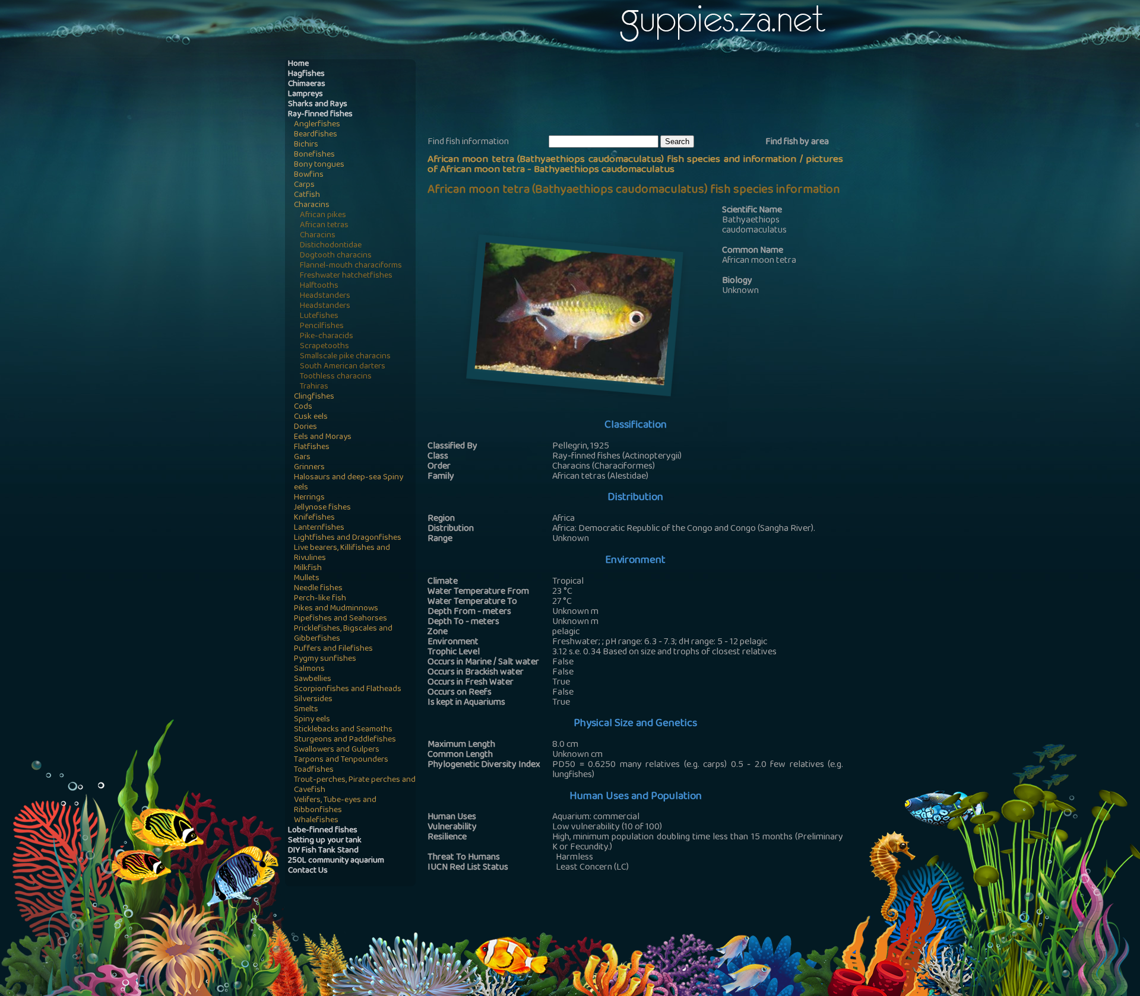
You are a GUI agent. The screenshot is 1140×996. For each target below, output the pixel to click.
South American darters (342, 367)
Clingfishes (314, 397)
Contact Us (308, 871)
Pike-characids (326, 336)
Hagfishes (306, 74)
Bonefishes (314, 155)
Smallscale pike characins (345, 356)
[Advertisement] (644, 95)
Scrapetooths (324, 346)
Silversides (313, 699)
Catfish (307, 195)
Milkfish (308, 568)
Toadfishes (314, 770)
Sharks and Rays (317, 104)
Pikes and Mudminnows (336, 609)
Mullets (306, 578)
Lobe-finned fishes (322, 830)
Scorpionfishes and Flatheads (347, 689)
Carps (304, 185)
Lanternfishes (319, 528)
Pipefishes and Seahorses (340, 619)
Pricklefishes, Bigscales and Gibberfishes (343, 634)
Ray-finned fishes (320, 114)
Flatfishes (312, 447)
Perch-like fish (320, 598)
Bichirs (306, 145)
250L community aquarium (336, 861)
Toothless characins (336, 377)
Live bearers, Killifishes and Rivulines (342, 553)
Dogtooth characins (336, 256)
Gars (302, 457)
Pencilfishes (322, 326)
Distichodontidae (331, 245)
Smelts (306, 709)
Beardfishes (315, 135)
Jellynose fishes (322, 508)
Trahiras (314, 387)
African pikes (323, 215)
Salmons (309, 669)
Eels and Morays (323, 437)
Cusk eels (311, 417)
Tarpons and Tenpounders (341, 760)
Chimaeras (306, 84)
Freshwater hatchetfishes (346, 276)
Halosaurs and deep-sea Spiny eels (348, 483)
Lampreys (305, 94)
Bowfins (309, 175)
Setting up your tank (325, 840)
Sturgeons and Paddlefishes (345, 740)
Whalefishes (316, 820)
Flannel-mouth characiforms (351, 266)
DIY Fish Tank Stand (323, 851)
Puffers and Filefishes (333, 649)
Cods (303, 407)
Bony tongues (319, 165)
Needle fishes (318, 588)
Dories (305, 427)
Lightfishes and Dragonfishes (347, 538)
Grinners (309, 467)
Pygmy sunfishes (325, 659)
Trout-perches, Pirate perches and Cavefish (355, 785)
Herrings (309, 498)
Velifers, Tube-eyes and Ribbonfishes (335, 805)
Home (298, 64)
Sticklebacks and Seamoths (343, 730)
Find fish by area (797, 142)
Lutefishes (319, 316)
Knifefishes (314, 518)
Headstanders (325, 296)
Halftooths (319, 286)
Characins (312, 205)
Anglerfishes (317, 124)
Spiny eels (312, 719)
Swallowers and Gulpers (336, 750)
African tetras (324, 225)
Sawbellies (312, 679)
